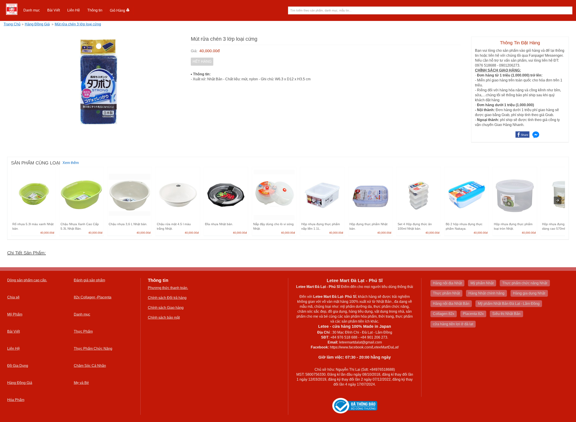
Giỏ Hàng (117, 10)
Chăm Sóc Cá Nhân (90, 366)
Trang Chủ (12, 24)
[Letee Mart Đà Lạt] (11, 9)
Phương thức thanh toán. (168, 288)
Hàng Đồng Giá (37, 24)
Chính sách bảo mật (164, 317)
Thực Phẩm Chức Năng (93, 348)
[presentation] (557, 200)
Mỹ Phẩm (14, 314)
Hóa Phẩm (15, 400)
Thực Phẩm (83, 331)
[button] (32, 10)
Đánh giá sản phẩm (89, 280)
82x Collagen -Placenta (92, 297)
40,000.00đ (209, 51)
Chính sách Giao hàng (166, 308)
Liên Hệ (73, 10)
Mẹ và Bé (81, 383)
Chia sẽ (13, 297)
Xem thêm (71, 163)
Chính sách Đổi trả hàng (167, 298)
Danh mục (82, 314)
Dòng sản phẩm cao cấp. (27, 280)
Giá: (194, 51)
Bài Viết (13, 331)
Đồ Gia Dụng (17, 366)
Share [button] (524, 135)
